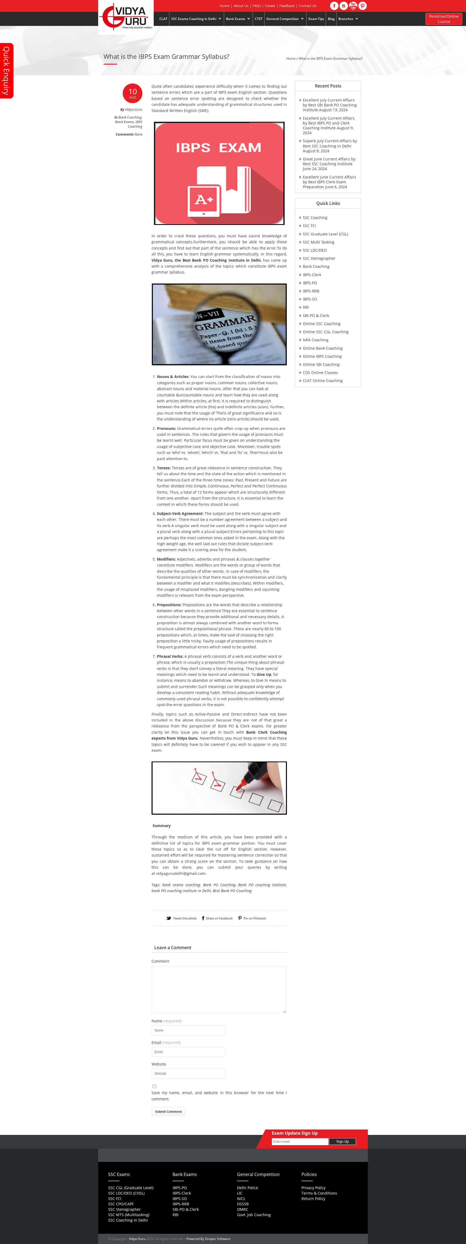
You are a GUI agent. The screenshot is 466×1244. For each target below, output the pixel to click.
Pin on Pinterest (255, 918)
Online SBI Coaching (321, 364)
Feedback (287, 5)
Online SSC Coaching (322, 323)
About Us (241, 5)
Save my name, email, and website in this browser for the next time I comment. (219, 1095)
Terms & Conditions (319, 1193)
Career (270, 5)
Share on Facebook (219, 918)
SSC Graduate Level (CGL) (325, 234)
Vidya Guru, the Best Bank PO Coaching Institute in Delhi (206, 260)
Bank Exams (234, 18)
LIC (239, 1193)
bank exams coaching (181, 884)
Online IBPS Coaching (322, 356)
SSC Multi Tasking (318, 242)
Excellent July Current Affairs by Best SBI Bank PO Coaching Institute (330, 104)
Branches (345, 18)
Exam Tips (316, 18)
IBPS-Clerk (312, 274)
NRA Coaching (315, 339)
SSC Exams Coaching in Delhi (192, 18)
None (138, 134)
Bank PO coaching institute (262, 884)
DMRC (242, 1209)
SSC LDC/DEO (315, 250)
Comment (160, 961)
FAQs (256, 5)
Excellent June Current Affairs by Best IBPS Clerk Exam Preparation (329, 181)
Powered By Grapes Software (208, 1238)
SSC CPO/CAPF (121, 1203)
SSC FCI (309, 225)
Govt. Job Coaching (254, 1214)
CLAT (163, 18)
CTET (259, 18)
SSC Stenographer (319, 258)
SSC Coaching (315, 217)
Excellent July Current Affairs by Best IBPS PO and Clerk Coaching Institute (329, 123)
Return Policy (313, 1198)
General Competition (282, 18)
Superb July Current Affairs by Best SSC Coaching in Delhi (330, 143)
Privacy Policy (313, 1187)
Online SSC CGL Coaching (326, 331)
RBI (306, 307)
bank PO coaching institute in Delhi (181, 890)
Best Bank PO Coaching (232, 890)
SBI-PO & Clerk (316, 315)
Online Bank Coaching (323, 348)
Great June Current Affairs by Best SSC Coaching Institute (329, 161)
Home (224, 5)
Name (166, 1021)
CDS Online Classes (320, 372)
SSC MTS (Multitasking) (128, 1214)
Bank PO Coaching (219, 884)
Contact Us (307, 5)
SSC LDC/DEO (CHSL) (126, 1193)
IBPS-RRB (311, 291)
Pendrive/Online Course (444, 19)
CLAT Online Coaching (323, 380)
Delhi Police (247, 1187)
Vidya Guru (137, 1238)
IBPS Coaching (135, 124)
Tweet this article (185, 918)
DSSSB (243, 1203)
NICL (241, 1198)
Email (166, 1042)
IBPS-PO (310, 282)
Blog (331, 18)
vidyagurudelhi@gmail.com (180, 873)
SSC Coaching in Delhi (128, 1220)
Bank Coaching (130, 117)
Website (159, 1064)
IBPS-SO (310, 299)
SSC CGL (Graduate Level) (130, 1187)
